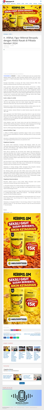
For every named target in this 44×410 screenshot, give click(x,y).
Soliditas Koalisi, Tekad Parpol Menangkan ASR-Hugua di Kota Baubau (32, 334)
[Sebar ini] (5, 338)
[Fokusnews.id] (8, 1)
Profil (15, 407)
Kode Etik (27, 407)
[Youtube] (17, 330)
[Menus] (41, 1)
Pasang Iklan (4, 408)
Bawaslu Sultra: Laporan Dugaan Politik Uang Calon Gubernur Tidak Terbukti (12, 334)
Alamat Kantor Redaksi (21, 407)
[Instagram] (14, 330)
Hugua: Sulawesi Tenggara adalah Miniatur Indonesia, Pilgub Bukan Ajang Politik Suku (22, 355)
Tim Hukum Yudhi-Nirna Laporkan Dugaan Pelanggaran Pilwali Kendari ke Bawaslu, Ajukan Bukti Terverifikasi (14, 357)
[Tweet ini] (8, 338)
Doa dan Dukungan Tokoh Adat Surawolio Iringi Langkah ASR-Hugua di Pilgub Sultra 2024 (29, 355)
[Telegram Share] (14, 338)
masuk (9, 370)
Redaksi (12, 407)
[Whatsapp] (17, 338)
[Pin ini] (11, 338)
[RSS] (20, 330)
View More (22, 383)
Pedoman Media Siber (33, 407)
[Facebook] (12, 330)
